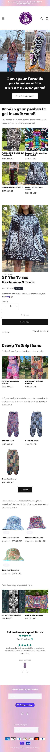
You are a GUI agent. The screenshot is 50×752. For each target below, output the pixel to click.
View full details (39, 331)
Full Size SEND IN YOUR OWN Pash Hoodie (13, 154)
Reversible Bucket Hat (11, 537)
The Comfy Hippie (21, 747)
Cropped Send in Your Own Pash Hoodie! (36, 154)
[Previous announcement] (2, 3)
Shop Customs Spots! (25, 96)
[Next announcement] (47, 3)
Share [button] (7, 332)
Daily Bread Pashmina (34, 615)
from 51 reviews (23, 639)
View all (25, 489)
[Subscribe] (39, 696)
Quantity (5, 301)
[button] (3, 18)
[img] (25, 635)
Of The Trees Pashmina (11, 615)
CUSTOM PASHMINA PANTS (13, 187)
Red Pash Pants (8, 441)
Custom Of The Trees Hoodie (33, 188)
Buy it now (25, 322)
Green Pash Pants (9, 479)
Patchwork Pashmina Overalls (10, 382)
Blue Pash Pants (31, 441)
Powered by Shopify (33, 747)
